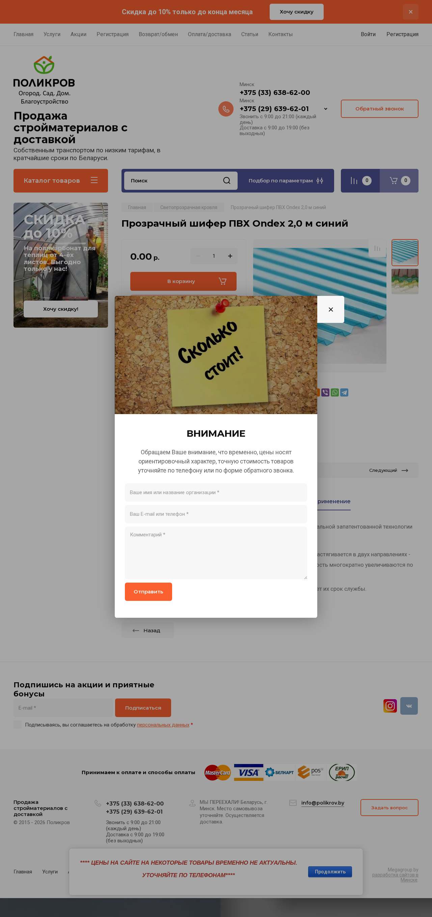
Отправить (148, 591)
